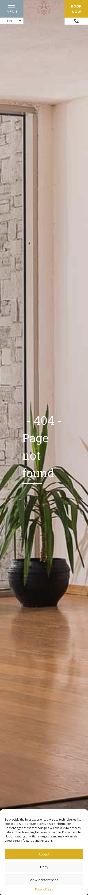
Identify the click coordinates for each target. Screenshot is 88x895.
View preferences (44, 879)
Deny (44, 867)
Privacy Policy (44, 889)
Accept (44, 854)
